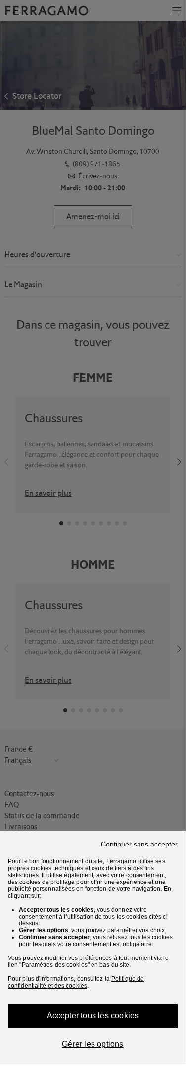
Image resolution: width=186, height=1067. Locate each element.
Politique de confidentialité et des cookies (76, 982)
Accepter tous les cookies (93, 1015)
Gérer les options (92, 1044)
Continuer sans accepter (139, 844)
